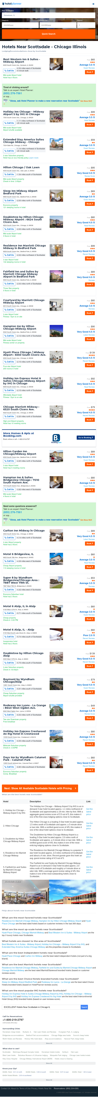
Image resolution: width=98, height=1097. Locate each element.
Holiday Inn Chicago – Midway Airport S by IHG (63, 944)
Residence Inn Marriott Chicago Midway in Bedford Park (24, 246)
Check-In (5, 20)
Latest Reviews (89, 335)
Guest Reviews (89, 68)
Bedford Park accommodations (37, 1035)
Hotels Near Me (44, 1088)
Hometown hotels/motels (51, 1052)
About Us (15, 1088)
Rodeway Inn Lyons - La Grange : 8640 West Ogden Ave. (24, 706)
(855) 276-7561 (12, 93)
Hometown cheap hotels (11, 1032)
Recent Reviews (89, 254)
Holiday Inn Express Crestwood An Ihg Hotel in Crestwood (24, 732)
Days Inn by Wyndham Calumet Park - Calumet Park (24, 758)
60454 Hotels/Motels (10, 1075)
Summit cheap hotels (81, 1035)
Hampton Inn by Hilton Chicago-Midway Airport (19, 327)
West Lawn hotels (9, 1055)
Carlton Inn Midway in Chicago (24, 530)
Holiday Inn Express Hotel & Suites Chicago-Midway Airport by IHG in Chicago (24, 381)
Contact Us (5, 1088)
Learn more (33, 157)
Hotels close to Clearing (63, 1058)
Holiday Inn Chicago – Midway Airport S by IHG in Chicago (23, 112)
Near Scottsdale (8, 11)
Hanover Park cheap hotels (74, 1038)
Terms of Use (25, 1088)
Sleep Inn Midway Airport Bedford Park (20, 192)
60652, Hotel (54, 1072)
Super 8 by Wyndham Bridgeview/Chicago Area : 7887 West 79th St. (21, 580)
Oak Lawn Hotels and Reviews (45, 1032)
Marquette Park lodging (58, 1055)
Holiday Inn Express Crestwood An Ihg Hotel (41, 996)
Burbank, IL (27, 1032)
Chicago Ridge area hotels (61, 1035)
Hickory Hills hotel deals (33, 1038)
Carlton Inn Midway (33, 955)
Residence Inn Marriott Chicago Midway (20, 920)
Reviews (92, 280)
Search (84, 1007)
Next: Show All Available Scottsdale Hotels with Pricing (38, 788)
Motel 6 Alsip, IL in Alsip (19, 606)
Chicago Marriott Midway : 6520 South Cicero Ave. (21, 408)
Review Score (90, 176)
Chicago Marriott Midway (33, 932)
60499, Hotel (7, 1072)
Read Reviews (89, 226)
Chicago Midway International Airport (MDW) (36, 1058)
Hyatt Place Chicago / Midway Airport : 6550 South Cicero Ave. (24, 353)
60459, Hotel (77, 1072)
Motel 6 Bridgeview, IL (18, 554)
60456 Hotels (30, 1072)
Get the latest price (89, 811)
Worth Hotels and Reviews (12, 1038)
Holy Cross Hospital (10, 1058)
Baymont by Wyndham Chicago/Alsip (18, 680)
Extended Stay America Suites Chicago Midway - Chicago (23, 140)
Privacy (34, 1088)
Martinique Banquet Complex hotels (26, 1052)
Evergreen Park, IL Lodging (69, 1032)
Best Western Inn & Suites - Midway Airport (21, 60)
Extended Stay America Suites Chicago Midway (23, 946)
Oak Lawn (74, 1052)
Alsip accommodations (53, 1038)
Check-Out (43, 20)
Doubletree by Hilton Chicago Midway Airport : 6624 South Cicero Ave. (23, 219)
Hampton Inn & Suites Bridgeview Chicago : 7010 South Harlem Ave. (21, 480)
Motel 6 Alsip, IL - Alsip (18, 629)
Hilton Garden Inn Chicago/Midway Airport (19, 452)
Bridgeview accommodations (13, 1035)
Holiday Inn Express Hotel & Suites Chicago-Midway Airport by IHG (32, 993)
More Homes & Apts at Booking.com (18, 434)
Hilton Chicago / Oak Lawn (21, 167)
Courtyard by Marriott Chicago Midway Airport (24, 301)
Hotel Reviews (89, 120)
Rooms (79, 20)
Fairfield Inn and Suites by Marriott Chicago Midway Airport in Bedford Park (20, 274)
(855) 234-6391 (72, 1088)
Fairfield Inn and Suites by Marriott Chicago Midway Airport (65, 967)
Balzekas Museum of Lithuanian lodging (33, 1055)
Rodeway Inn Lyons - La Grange (56, 982)
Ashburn (65, 1052)
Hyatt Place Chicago (11, 932)
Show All (49, 1043)
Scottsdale (6, 1052)
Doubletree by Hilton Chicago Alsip (23, 654)
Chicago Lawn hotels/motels (80, 1055)
